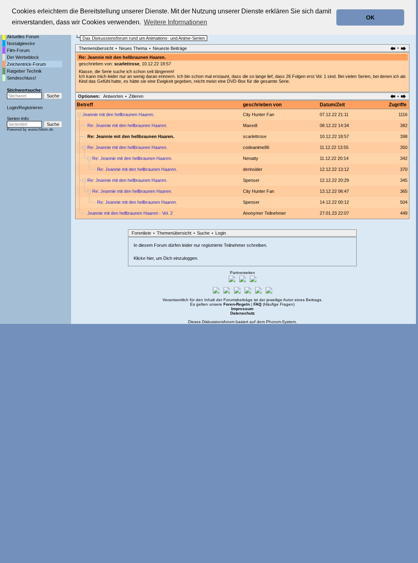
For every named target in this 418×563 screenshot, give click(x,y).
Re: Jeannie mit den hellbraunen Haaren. (127, 125)
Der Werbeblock (23, 57)
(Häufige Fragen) (274, 304)
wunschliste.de (40, 129)
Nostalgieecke (21, 43)
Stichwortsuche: (24, 90)
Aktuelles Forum (23, 36)
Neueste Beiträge (170, 48)
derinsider (252, 169)
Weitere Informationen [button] (175, 22)
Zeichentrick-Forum (26, 64)
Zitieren (136, 96)
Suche (203, 233)
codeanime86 (256, 147)
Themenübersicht (96, 48)
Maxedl (250, 125)
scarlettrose (126, 63)
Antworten (113, 96)
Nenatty (250, 158)
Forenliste (141, 233)
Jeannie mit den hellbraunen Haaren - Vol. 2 (130, 213)
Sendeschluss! (21, 77)
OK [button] (370, 17)
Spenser (251, 180)
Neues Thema (133, 48)
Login (12, 107)
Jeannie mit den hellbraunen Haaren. (118, 114)
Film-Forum (18, 50)
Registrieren (31, 107)
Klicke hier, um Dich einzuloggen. (166, 258)
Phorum (273, 321)
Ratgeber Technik (24, 71)
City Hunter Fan (258, 114)
